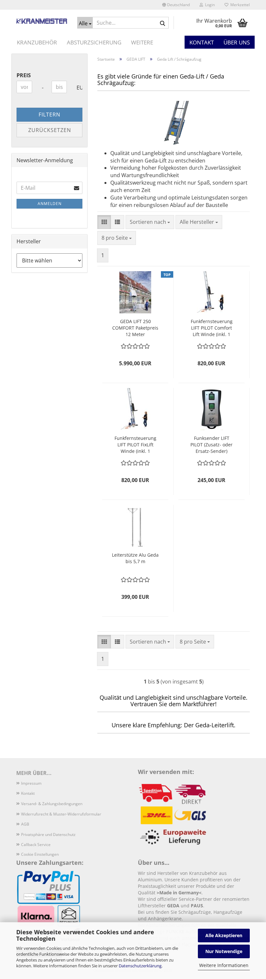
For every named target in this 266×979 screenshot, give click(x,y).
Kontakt (201, 42)
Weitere (142, 42)
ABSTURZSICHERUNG (94, 42)
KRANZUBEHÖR (37, 42)
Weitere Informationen (223, 965)
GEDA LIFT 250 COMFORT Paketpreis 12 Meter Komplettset (135, 328)
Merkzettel (239, 4)
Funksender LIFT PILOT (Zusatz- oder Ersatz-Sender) (211, 444)
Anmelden (50, 203)
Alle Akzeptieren (223, 935)
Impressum (31, 783)
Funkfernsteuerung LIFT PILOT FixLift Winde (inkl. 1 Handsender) (135, 444)
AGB (25, 824)
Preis (24, 75)
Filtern (49, 114)
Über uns (237, 42)
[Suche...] (162, 23)
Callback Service (36, 844)
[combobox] (150, 222)
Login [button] (209, 4)
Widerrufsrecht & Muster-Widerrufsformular (61, 814)
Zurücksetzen (49, 130)
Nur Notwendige (223, 951)
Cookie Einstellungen (40, 854)
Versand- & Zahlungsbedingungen (51, 803)
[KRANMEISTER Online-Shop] (41, 21)
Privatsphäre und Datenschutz (48, 834)
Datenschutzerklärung (140, 966)
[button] (176, 5)
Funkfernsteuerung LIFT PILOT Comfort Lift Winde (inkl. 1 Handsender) (212, 328)
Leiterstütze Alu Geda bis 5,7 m (135, 558)
